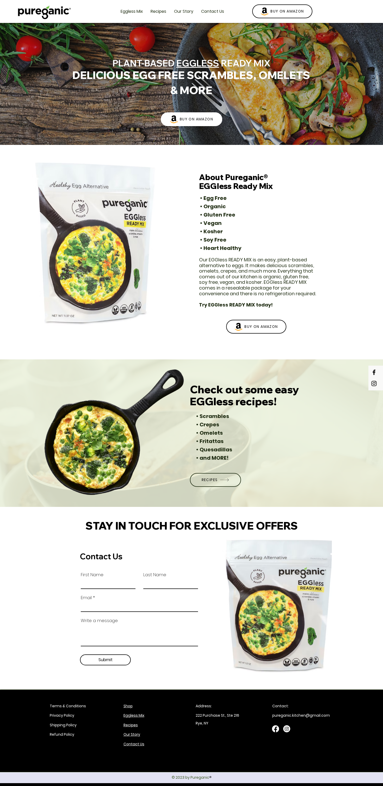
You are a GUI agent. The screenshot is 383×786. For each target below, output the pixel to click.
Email (86, 597)
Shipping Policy (63, 725)
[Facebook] (374, 372)
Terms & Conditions (68, 706)
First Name (92, 575)
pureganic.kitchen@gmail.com (301, 715)
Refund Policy (62, 734)
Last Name (154, 575)
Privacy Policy (62, 715)
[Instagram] (374, 383)
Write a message (99, 620)
